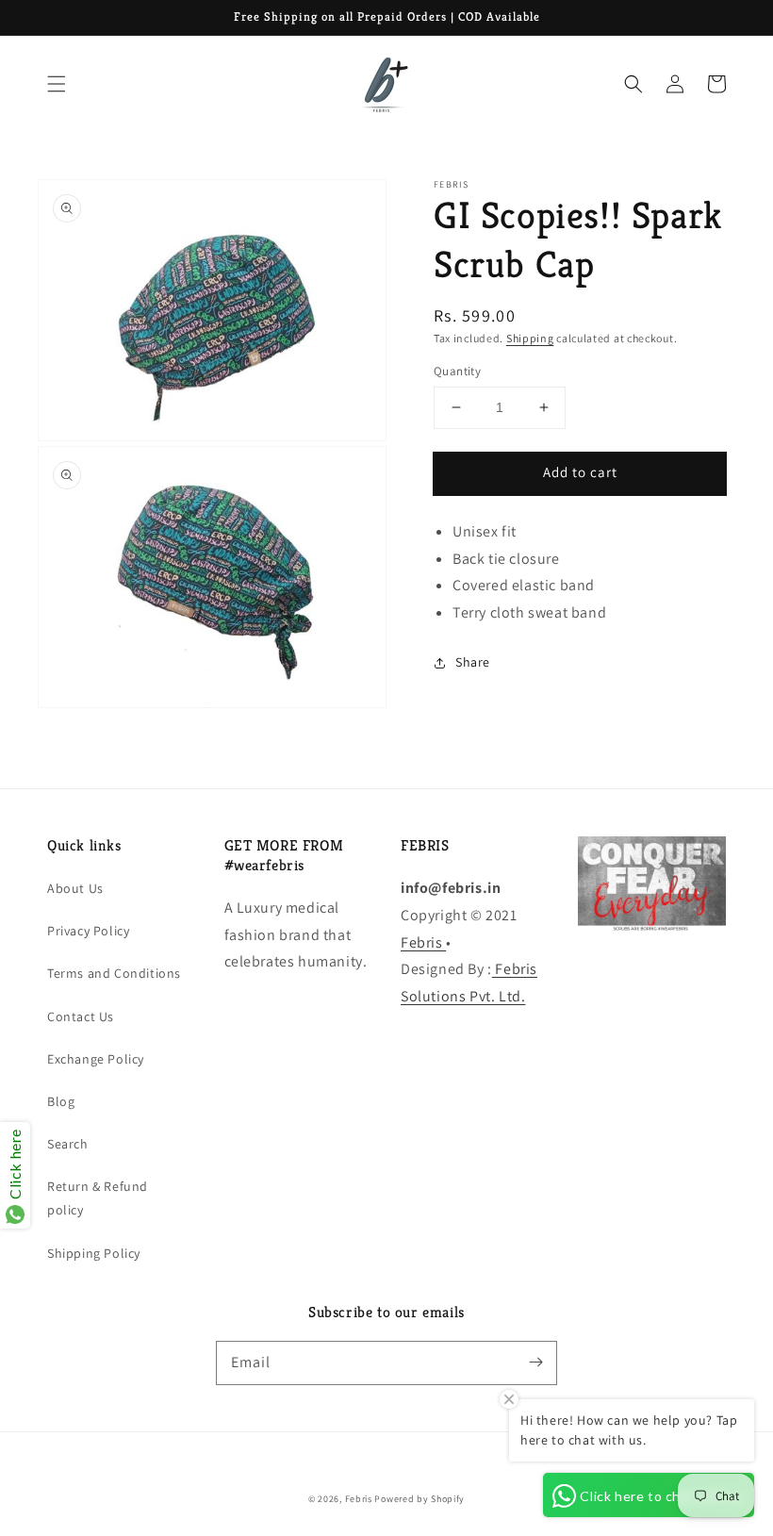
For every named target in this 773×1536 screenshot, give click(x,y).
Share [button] (472, 661)
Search (68, 1143)
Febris (423, 942)
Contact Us (80, 1016)
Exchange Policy (95, 1058)
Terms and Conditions (114, 973)
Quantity (457, 371)
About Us (75, 888)
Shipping (530, 338)
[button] (56, 84)
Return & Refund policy (97, 1198)
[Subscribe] (535, 1362)
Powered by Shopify (419, 1499)
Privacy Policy (88, 930)
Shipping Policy (93, 1253)
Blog (60, 1101)
